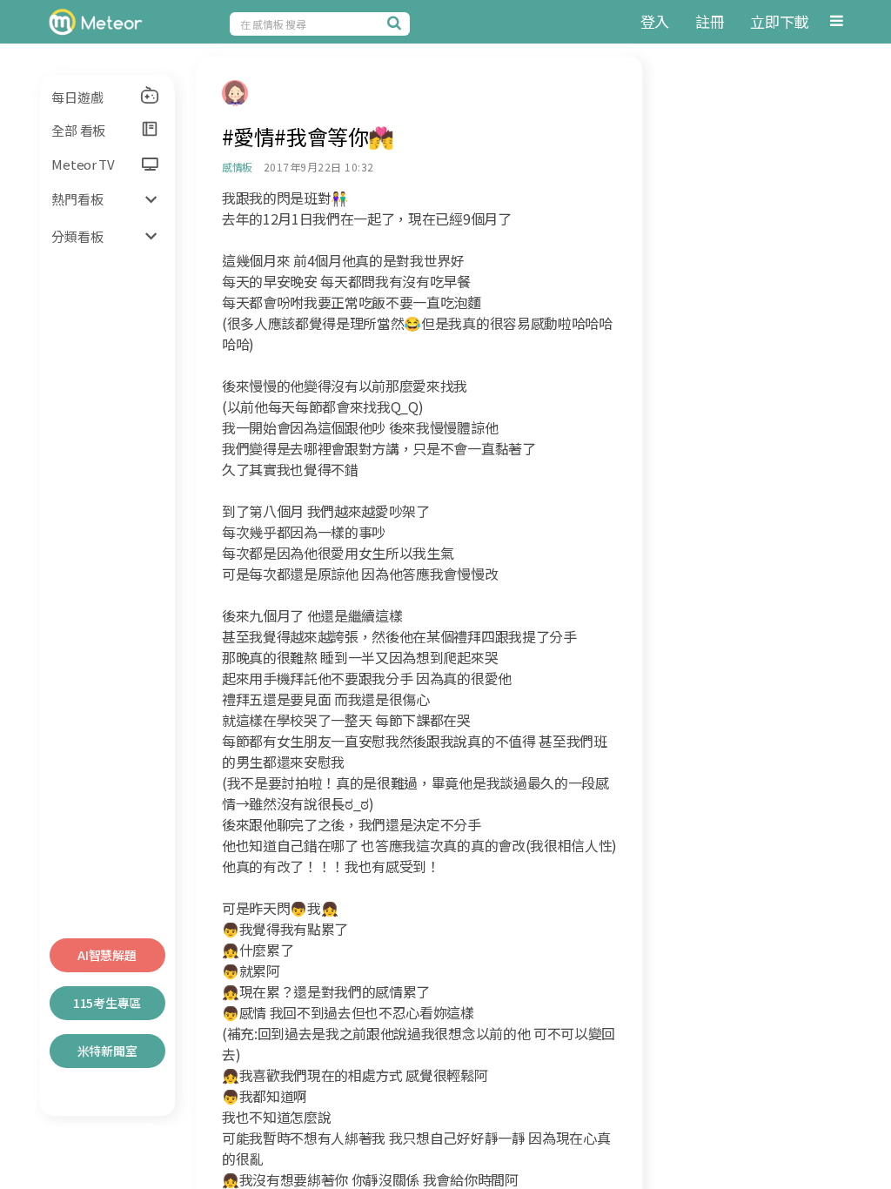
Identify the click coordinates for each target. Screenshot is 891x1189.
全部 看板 (78, 130)
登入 (654, 21)
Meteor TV (82, 164)
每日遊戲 (77, 97)
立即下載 (779, 21)
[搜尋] (396, 22)
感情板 (237, 166)
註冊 (709, 21)
